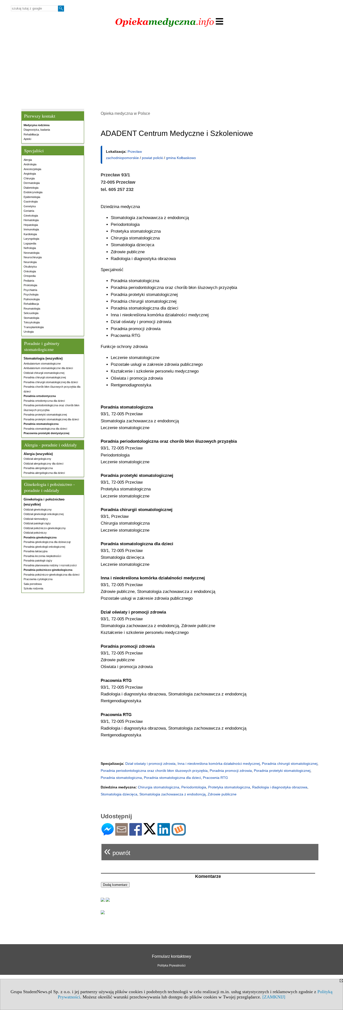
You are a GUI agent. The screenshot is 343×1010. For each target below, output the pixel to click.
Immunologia (31, 229)
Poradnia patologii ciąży (38, 560)
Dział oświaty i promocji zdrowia (150, 764)
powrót (117, 850)
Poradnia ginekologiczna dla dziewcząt (47, 541)
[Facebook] (135, 833)
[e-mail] (121, 833)
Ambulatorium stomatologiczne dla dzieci (48, 368)
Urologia (29, 331)
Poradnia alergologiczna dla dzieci (44, 472)
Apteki (27, 138)
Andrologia (30, 164)
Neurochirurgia (33, 257)
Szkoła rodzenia (33, 588)
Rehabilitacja (31, 134)
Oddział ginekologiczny (38, 509)
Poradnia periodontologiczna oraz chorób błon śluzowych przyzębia (154, 771)
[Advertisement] (171, 71)
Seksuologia (31, 313)
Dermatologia (32, 182)
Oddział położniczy (35, 532)
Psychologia (31, 294)
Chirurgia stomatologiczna (158, 787)
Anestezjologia (32, 169)
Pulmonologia (32, 299)
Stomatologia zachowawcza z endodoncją (172, 794)
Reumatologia (32, 308)
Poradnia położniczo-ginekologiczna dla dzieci (51, 574)
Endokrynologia (33, 192)
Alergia (28, 159)
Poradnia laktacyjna (35, 551)
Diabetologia (31, 187)
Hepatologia (31, 224)
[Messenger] (107, 833)
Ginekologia (31, 215)
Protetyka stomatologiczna (229, 787)
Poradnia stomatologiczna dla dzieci (45, 428)
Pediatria (29, 280)
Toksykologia (32, 322)
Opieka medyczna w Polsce (125, 113)
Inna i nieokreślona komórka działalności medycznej (219, 764)
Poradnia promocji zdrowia (231, 771)
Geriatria (29, 210)
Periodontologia (193, 787)
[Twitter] (149, 832)
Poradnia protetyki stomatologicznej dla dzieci (51, 419)
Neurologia (30, 262)
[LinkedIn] (163, 833)
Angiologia (30, 173)
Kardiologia (30, 234)
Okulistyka (30, 266)
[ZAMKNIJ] (273, 996)
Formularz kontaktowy (171, 956)
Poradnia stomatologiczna (121, 778)
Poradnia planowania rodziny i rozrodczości (50, 565)
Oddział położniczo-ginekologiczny (45, 528)
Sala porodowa (33, 583)
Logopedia (30, 243)
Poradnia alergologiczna (38, 468)
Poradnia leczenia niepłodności (42, 556)
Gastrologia (31, 201)
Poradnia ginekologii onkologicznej (44, 546)
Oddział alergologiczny (37, 458)
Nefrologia (30, 247)
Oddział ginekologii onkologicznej (44, 514)
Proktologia (30, 285)
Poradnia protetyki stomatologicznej (45, 414)
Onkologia (30, 271)
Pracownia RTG (215, 778)
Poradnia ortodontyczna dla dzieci (44, 400)
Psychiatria (30, 289)
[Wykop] (179, 833)
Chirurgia (29, 178)
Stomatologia (31, 317)
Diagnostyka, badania (37, 129)
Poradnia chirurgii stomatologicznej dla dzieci (51, 382)
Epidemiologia (32, 196)
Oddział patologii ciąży (37, 523)
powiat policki (152, 158)
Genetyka (30, 206)
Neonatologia (31, 252)
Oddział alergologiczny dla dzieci (43, 463)
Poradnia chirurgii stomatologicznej (45, 377)
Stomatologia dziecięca (119, 794)
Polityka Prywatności (171, 965)
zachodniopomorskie (122, 158)
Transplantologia (34, 327)
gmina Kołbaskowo (181, 158)
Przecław (135, 151)
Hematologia (31, 220)
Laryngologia (31, 238)
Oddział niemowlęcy (36, 518)
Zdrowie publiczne (222, 794)
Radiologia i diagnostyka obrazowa (279, 787)
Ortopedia (30, 275)
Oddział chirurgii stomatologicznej (44, 372)
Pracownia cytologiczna (38, 579)
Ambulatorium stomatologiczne (42, 363)
